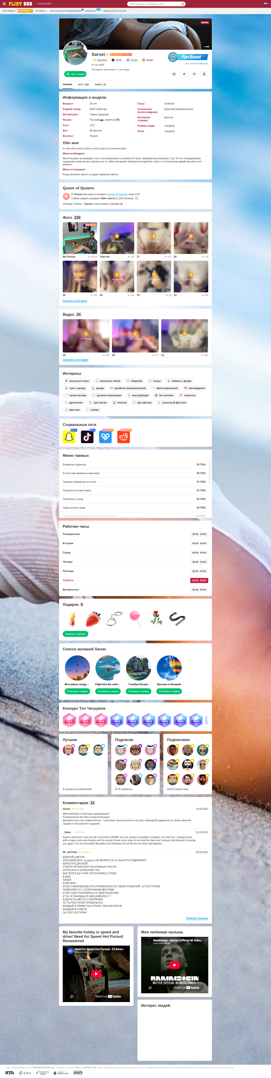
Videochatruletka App (115, 11)
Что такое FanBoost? (196, 63)
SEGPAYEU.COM (89, 1067)
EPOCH (78, 1067)
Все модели (9, 11)
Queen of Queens (117, 194)
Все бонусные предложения (65, 11)
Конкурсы (90, 11)
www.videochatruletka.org (44, 1067)
